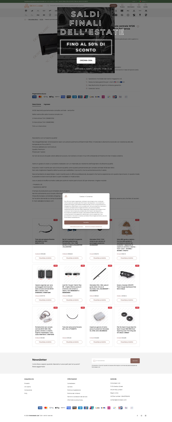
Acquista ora (29, 379)
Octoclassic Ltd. (34, 415)
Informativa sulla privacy (76, 226)
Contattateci (71, 383)
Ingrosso (47, 104)
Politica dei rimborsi (73, 393)
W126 (41, 19)
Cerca (113, 5)
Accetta (86, 222)
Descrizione (36, 104)
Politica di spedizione (74, 390)
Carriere (69, 386)
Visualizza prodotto (45, 258)
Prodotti (27, 383)
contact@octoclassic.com (118, 400)
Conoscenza (28, 390)
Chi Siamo (27, 386)
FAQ (25, 393)
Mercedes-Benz (33, 19)
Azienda (113, 379)
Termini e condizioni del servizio (93, 226)
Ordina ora (86, 60)
